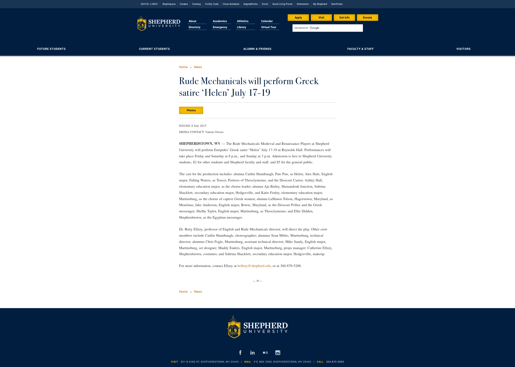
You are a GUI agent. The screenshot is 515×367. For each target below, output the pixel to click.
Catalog (196, 4)
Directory (194, 27)
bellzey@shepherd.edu (254, 265)
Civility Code (211, 4)
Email (265, 4)
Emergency (220, 27)
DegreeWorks (250, 4)
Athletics (242, 21)
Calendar (267, 21)
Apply (298, 17)
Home (183, 67)
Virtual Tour (268, 27)
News (198, 67)
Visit (321, 17)
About (192, 21)
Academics (220, 21)
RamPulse (336, 4)
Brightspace (169, 4)
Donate (367, 17)
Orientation (303, 4)
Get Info (344, 17)
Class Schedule (231, 4)
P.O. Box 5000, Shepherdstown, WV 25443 (282, 361)
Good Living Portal (282, 4)
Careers (184, 4)
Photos (191, 110)
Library (241, 27)
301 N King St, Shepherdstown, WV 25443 (210, 361)
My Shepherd (320, 4)
